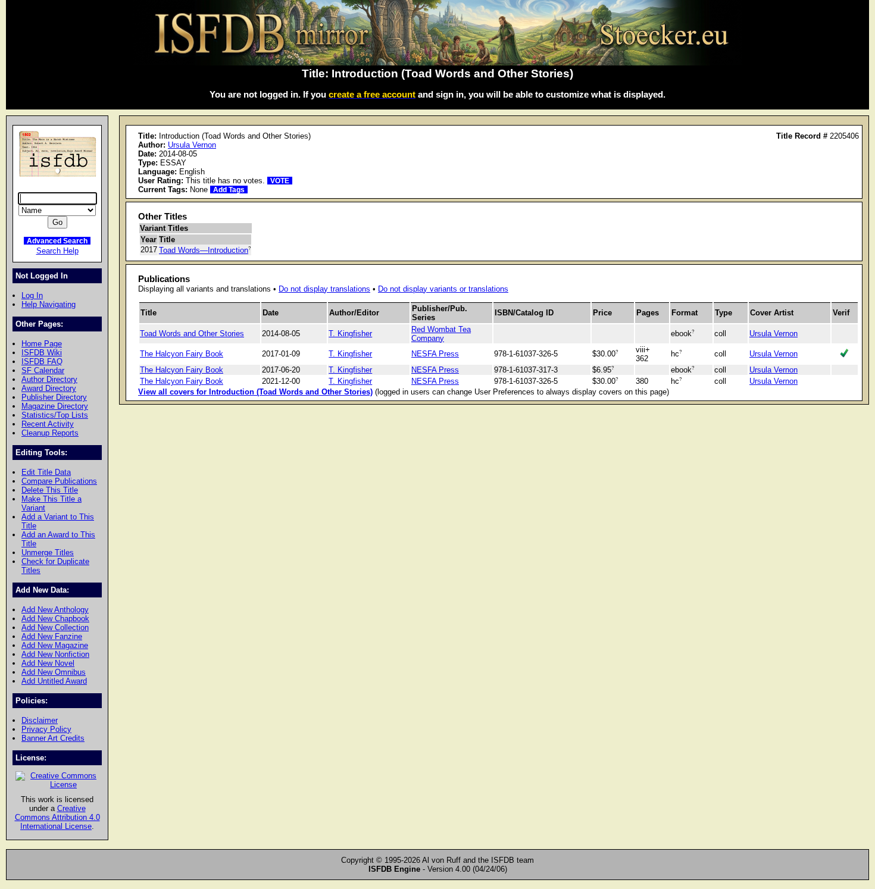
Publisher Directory (54, 397)
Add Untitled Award (54, 681)
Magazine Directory (54, 406)
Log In (32, 295)
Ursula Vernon (192, 144)
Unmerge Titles (47, 552)
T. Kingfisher (350, 333)
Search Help (57, 250)
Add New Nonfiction (55, 654)
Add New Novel (47, 663)
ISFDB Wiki (41, 352)
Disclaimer (39, 720)
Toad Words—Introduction (203, 250)
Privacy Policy (46, 729)
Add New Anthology (55, 609)
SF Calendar (42, 370)
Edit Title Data (46, 472)
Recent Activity (47, 424)
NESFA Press (435, 353)
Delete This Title (49, 490)
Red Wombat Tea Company (441, 334)
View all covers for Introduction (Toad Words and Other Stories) (255, 391)
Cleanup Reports (50, 432)
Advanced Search (57, 241)
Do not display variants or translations (443, 288)
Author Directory (49, 379)
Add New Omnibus (53, 672)
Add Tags (229, 189)
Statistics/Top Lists (54, 415)
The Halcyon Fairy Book (181, 353)
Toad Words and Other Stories (192, 333)
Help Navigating (48, 304)
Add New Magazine (54, 645)
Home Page (41, 343)
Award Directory (48, 388)
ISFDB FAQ (41, 361)
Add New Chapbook (55, 618)
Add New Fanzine (51, 636)
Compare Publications (59, 481)
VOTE (279, 180)
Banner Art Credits (53, 738)
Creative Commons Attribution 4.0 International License (57, 817)
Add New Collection (55, 627)
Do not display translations (324, 288)
